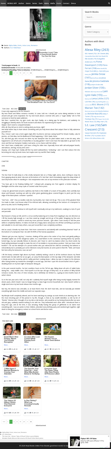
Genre (28, 3)
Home (3, 3)
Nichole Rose (95, 113)
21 (24, 73)
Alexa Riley (97, 49)
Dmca (73, 3)
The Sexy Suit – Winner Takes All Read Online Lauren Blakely (20, 436)
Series (34, 3)
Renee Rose (90, 122)
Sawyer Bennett (92, 133)
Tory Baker (99, 136)
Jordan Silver (94, 87)
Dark (40, 3)
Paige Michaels (99, 116)
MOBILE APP (12, 3)
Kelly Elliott (97, 91)
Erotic (59, 3)
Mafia (52, 3)
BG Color (14, 109)
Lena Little (100, 98)
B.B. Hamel (90, 53)
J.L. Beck (101, 71)
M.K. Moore (100, 104)
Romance (34, 45)
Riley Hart (102, 122)
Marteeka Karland (91, 111)
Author (21, 3)
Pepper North (103, 119)
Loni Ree (90, 101)
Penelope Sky (91, 119)
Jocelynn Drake (96, 85)
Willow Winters (98, 138)
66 (31, 73)
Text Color (6, 109)
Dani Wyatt (103, 56)
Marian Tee (94, 107)
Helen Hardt (102, 68)
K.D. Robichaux (15, 48)
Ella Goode (90, 59)
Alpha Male (13, 45)
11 (20, 73)
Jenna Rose (96, 78)
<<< (4, 73)
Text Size (22, 109)
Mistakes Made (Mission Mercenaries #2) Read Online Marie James (22, 438)
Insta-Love (26, 45)
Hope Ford (91, 71)
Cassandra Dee (91, 56)
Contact (66, 3)
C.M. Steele (102, 53)
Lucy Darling (100, 102)
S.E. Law (93, 125)
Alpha (46, 3)
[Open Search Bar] (109, 3)
